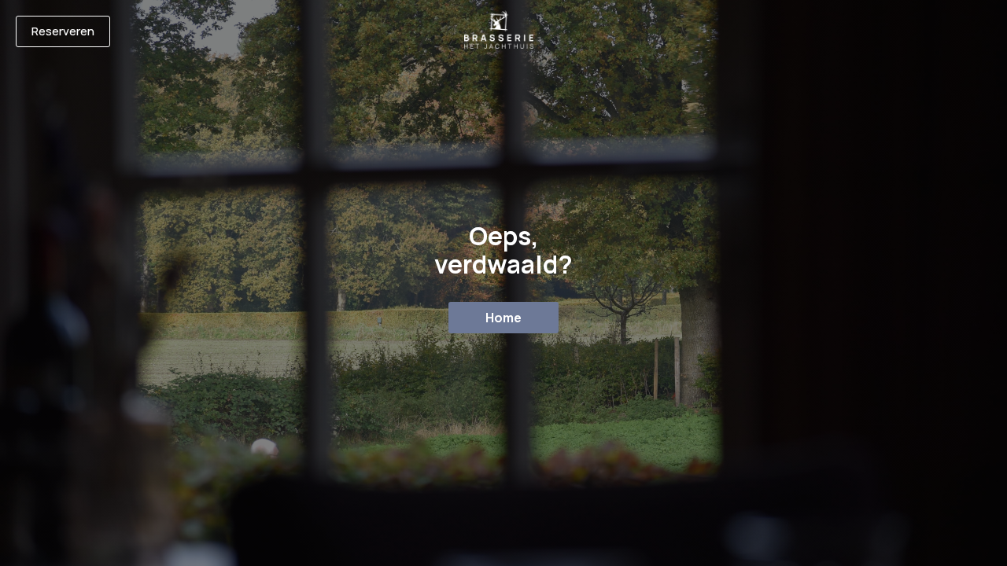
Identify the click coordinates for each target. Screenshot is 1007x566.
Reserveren (62, 31)
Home (503, 317)
